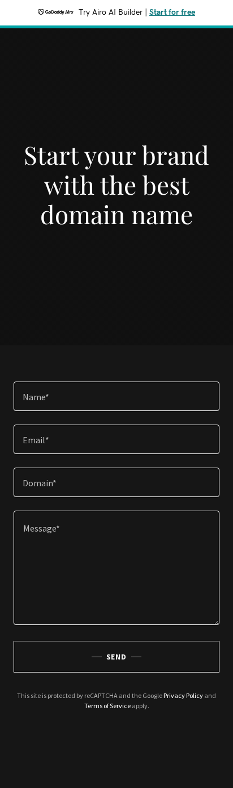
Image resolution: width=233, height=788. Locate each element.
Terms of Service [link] (107, 705)
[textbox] (116, 396)
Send (116, 657)
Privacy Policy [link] (183, 695)
